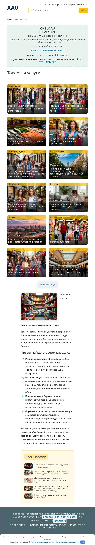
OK (83, 542)
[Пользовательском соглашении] (67, 542)
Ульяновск (57, 217)
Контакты (82, 4)
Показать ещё (47, 284)
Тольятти (15, 184)
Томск (55, 184)
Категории (70, 4)
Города (59, 4)
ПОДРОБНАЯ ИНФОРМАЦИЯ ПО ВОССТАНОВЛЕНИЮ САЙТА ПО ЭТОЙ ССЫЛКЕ (47, 526)
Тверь (13, 250)
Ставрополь (57, 250)
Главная (49, 4)
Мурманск (15, 119)
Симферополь (58, 152)
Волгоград (15, 86)
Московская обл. (60, 86)
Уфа (13, 217)
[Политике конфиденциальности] (42, 542)
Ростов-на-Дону (18, 152)
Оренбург (56, 119)
